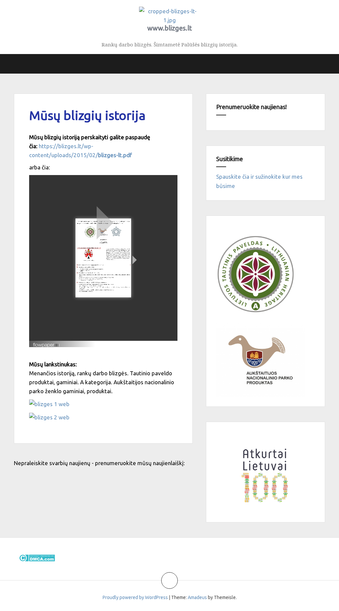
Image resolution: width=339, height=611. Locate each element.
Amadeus (197, 597)
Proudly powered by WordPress (135, 597)
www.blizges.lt (169, 28)
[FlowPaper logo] (46, 342)
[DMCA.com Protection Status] (37, 557)
